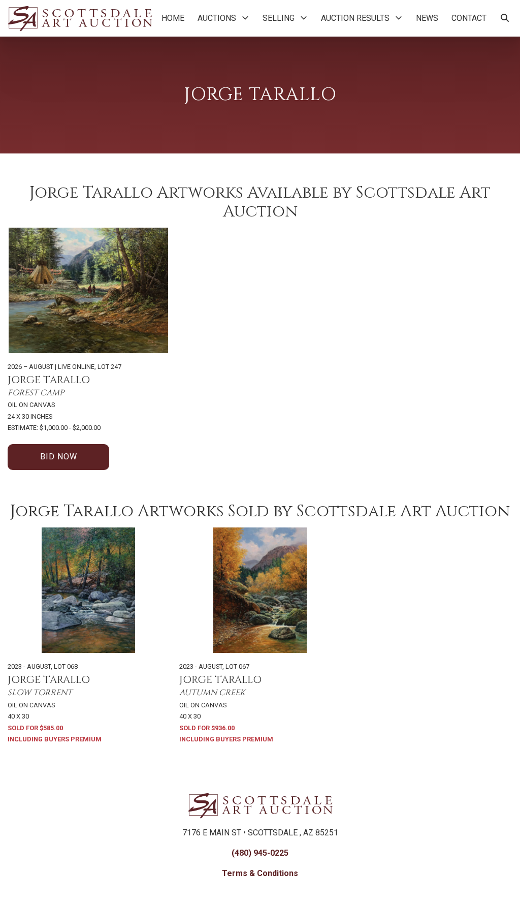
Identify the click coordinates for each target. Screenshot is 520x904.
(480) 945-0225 (260, 853)
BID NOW (58, 456)
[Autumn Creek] (260, 590)
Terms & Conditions (260, 873)
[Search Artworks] (505, 18)
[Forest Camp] (88, 290)
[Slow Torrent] (88, 590)
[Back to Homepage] (80, 18)
